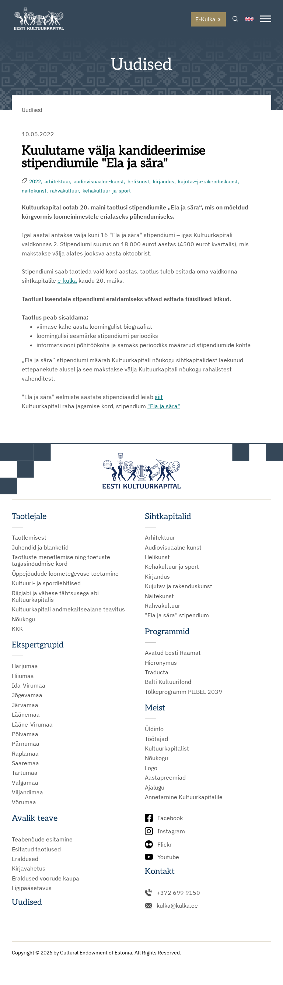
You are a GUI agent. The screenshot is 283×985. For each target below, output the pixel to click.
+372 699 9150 (178, 892)
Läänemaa (26, 714)
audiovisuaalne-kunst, (99, 181)
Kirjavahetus (28, 868)
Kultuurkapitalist (167, 748)
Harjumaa (25, 666)
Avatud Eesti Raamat (173, 652)
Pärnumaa (25, 743)
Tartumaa (25, 772)
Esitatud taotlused (36, 849)
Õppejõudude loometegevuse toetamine (65, 573)
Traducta (156, 672)
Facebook (170, 818)
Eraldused (25, 858)
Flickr (164, 844)
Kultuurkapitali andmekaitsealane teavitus (68, 609)
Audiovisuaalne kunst (173, 547)
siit (159, 396)
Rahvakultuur (162, 605)
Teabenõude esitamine (42, 839)
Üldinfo (154, 728)
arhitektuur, (58, 181)
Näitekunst (159, 596)
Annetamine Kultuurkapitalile (184, 797)
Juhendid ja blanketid (40, 547)
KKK (17, 628)
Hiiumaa (23, 675)
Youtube (168, 857)
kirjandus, (164, 181)
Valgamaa (25, 782)
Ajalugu (154, 787)
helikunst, (139, 181)
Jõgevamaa (27, 695)
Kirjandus (157, 576)
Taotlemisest (29, 537)
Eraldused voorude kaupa (45, 878)
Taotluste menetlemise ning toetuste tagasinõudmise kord (61, 560)
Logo (151, 768)
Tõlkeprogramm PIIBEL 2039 (183, 691)
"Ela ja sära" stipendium (177, 615)
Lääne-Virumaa (32, 724)
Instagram (171, 831)
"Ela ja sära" (163, 406)
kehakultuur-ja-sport (107, 190)
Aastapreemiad (165, 777)
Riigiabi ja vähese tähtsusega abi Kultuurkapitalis (55, 596)
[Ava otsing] (235, 19)
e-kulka (67, 280)
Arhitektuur (160, 537)
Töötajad (156, 738)
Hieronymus (161, 662)
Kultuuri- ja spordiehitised (46, 583)
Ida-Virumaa (28, 685)
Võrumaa (24, 802)
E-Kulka (205, 19)
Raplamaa (25, 753)
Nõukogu (23, 619)
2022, (35, 181)
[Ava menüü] (265, 19)
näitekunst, (35, 190)
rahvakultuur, (65, 190)
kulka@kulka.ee (177, 905)
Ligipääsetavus (32, 888)
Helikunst (157, 557)
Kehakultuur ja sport (172, 566)
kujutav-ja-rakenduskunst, (208, 181)
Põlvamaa (25, 734)
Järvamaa (25, 705)
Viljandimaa (27, 792)
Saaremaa (25, 763)
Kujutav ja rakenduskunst (178, 586)
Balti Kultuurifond (168, 681)
